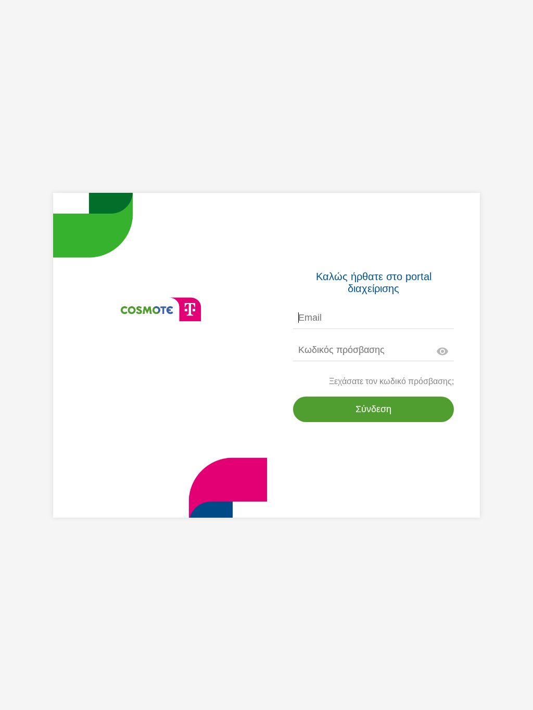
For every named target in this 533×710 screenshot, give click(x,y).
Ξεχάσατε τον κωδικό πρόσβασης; (391, 381)
